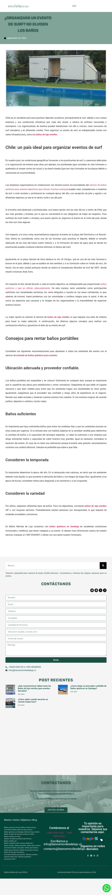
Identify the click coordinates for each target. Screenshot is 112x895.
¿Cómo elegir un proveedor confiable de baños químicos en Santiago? (88, 687)
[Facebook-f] (88, 856)
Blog (34, 820)
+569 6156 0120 (55, 832)
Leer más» (21, 694)
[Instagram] (105, 590)
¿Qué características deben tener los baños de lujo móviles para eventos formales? (34, 688)
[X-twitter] (100, 590)
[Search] (103, 565)
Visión (16, 820)
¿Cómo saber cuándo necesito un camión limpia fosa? (33, 700)
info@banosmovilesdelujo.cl (61, 794)
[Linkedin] (96, 590)
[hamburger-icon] (74, 6)
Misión (7, 820)
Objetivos (26, 820)
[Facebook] (92, 590)
